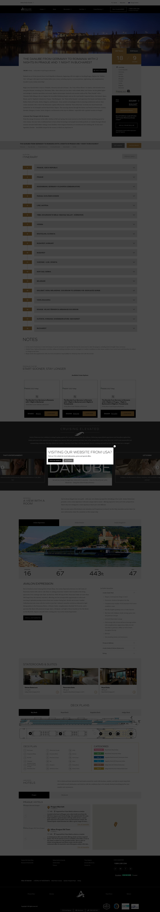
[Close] (115, 446)
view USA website (55, 460)
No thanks (68, 460)
